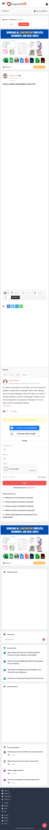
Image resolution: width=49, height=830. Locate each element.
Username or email (8, 445)
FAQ (5, 811)
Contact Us (7, 793)
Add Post (6, 803)
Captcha (5, 463)
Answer (15, 297)
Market (6, 818)
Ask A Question (41, 11)
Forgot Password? (41, 477)
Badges (6, 805)
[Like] (5, 292)
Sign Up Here (31, 488)
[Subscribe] (43, 639)
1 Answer (13, 755)
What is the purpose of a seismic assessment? (23, 761)
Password (5, 454)
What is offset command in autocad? (19, 502)
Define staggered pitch (15, 770)
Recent (12, 375)
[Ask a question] (44, 825)
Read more (7, 406)
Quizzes (6, 815)
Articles (6, 821)
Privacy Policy (7, 796)
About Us (6, 790)
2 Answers (13, 773)
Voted (5, 375)
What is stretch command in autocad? (20, 510)
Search (6, 11)
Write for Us (7, 799)
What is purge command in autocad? (19, 506)
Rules (5, 808)
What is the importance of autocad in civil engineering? (20, 516)
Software (13, 80)
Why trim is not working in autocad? (19, 498)
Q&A (5, 823)
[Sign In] (47, 4)
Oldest (18, 375)
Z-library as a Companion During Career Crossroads (25, 678)
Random (25, 375)
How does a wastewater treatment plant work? (24, 779)
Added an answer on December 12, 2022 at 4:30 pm (24, 383)
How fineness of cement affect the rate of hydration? (25, 752)
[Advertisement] (24, 187)
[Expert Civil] (17, 3)
